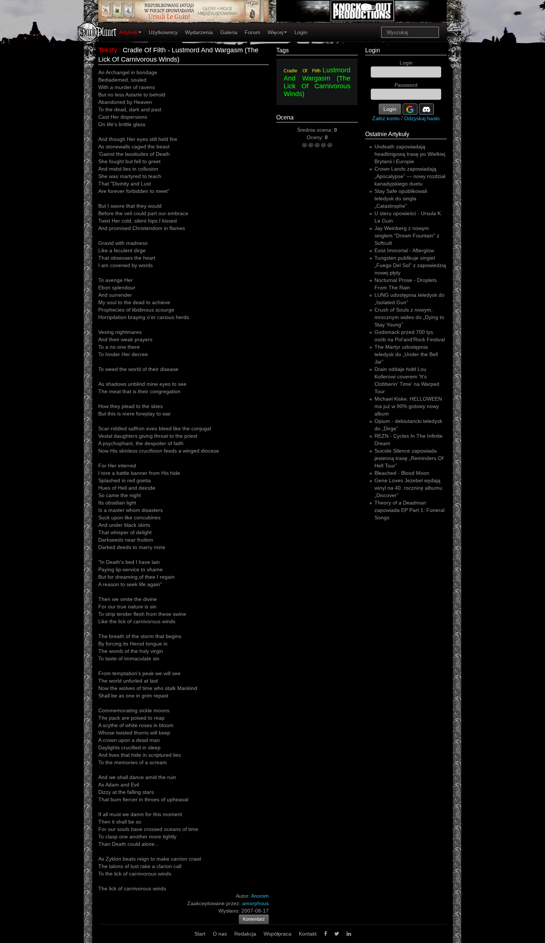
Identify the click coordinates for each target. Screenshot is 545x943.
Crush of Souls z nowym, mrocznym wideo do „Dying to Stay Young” (409, 317)
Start (199, 934)
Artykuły (128, 32)
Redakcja (245, 934)
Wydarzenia (199, 32)
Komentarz (254, 919)
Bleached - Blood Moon (401, 473)
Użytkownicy (163, 32)
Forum (252, 32)
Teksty (107, 50)
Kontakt (308, 934)
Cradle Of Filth (302, 70)
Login (300, 32)
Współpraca (277, 934)
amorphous (255, 903)
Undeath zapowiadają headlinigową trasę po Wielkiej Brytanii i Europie (409, 154)
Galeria (228, 32)
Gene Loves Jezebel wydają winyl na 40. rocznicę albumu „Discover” (408, 487)
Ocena (285, 117)
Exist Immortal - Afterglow (404, 250)
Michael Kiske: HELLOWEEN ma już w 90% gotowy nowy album (408, 406)
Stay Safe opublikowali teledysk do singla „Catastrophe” (400, 198)
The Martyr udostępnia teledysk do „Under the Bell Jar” (406, 354)
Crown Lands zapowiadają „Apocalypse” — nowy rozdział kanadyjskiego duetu (409, 176)
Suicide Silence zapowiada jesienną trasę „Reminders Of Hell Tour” (408, 458)
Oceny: (316, 137)
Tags (282, 50)
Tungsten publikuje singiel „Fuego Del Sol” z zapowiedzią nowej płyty (410, 265)
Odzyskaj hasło (422, 118)
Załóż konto (386, 118)
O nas (220, 934)
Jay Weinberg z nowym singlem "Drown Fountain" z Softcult (406, 235)
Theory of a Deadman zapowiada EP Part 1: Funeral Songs (409, 510)
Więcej (275, 32)
